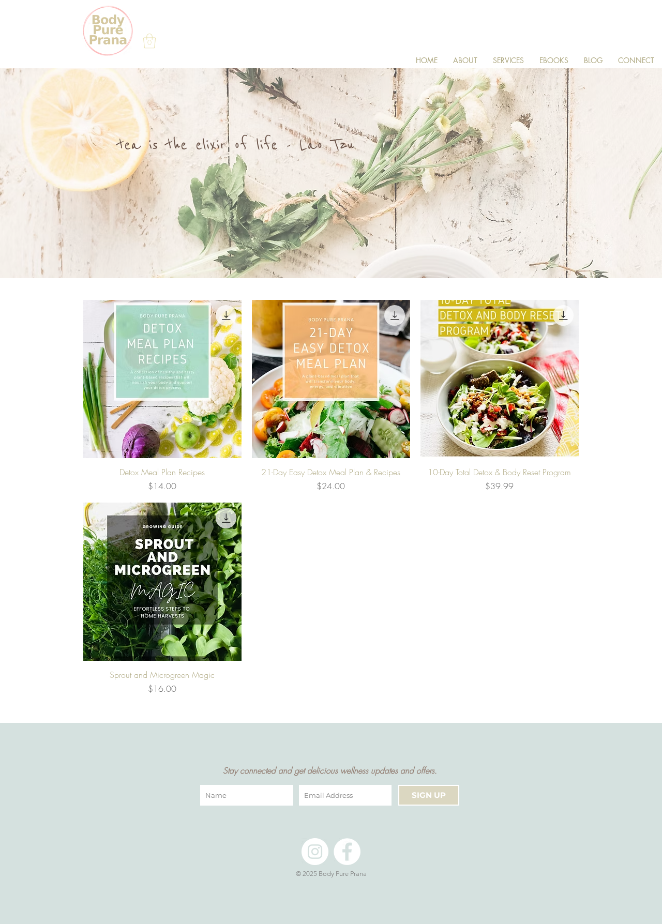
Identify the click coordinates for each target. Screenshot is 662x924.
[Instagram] (315, 851)
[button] (149, 41)
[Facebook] (347, 851)
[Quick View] (162, 379)
